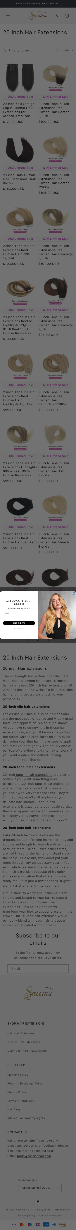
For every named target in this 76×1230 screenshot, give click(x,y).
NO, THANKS (19, 628)
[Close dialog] (74, 593)
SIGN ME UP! (19, 623)
